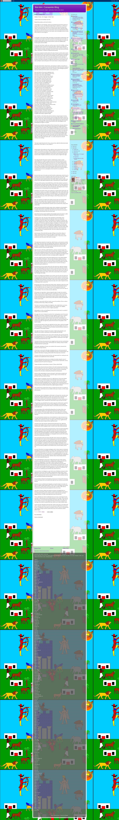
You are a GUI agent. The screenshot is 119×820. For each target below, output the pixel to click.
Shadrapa (36, 681)
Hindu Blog (75, 16)
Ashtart (35, 593)
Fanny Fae (75, 63)
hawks (35, 739)
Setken (74, 44)
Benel (78, 177)
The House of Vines (77, 22)
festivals (36, 574)
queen (35, 768)
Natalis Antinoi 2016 (76, 76)
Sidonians (36, 684)
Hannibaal (36, 598)
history (35, 742)
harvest (35, 737)
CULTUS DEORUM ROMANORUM (76, 126)
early (35, 721)
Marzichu (36, 663)
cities (35, 610)
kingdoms (36, 576)
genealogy (36, 613)
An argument (75, 156)
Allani (35, 633)
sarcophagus (36, 774)
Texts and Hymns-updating (77, 81)
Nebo (35, 668)
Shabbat (36, 605)
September (76, 151)
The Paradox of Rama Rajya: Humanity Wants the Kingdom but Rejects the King (78, 18)
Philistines (36, 673)
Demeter (36, 645)
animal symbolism (37, 696)
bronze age (36, 711)
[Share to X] (50, 512)
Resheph (36, 604)
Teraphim (36, 568)
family (35, 725)
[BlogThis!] (48, 512)
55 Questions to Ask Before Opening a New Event (77, 87)
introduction (36, 746)
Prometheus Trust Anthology (78, 28)
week (35, 798)
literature (36, 752)
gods (35, 570)
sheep (35, 779)
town (35, 791)
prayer (35, 767)
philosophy (36, 764)
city (35, 611)
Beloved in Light (76, 59)
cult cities (36, 715)
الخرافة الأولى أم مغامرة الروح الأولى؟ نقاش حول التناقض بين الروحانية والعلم (78, 55)
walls (35, 795)
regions (35, 771)
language (36, 749)
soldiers (35, 782)
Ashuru (35, 595)
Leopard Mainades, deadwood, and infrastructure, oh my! (78, 24)
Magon (35, 660)
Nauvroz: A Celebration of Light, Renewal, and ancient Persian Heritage (77, 40)
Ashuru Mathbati (37, 638)
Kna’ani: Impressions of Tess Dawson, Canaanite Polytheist (78, 32)
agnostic (36, 688)
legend (35, 586)
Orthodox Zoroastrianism (78, 38)
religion (35, 620)
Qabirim (35, 676)
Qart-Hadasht (37, 573)
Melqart (35, 601)
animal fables (37, 694)
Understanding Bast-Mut (77, 105)
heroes (35, 740)
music (35, 761)
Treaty (35, 687)
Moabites (36, 666)
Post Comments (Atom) (44, 550)
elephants (36, 722)
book (35, 709)
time (35, 789)
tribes (35, 592)
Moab (35, 665)
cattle (35, 712)
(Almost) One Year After (77, 91)
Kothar (35, 599)
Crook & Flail (75, 49)
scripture (36, 623)
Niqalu (35, 672)
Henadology (75, 27)
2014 (74, 146)
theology (36, 786)
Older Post (65, 548)
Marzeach (36, 662)
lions (35, 751)
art (34, 700)
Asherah (36, 636)
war (35, 629)
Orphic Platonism (76, 68)
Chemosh (36, 642)
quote (35, 770)
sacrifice (36, 622)
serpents (36, 776)
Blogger (66, 815)
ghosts (35, 734)
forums (35, 730)
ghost (35, 733)
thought (35, 788)
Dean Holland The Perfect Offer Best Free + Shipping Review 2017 (78, 70)
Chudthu (36, 644)
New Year (36, 669)
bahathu (36, 706)
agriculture (36, 691)
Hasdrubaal (36, 657)
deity (35, 562)
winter (35, 805)
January (75, 169)
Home (51, 548)
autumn (35, 705)
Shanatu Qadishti (37, 582)
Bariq (35, 639)
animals (35, 697)
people (35, 589)
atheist (35, 702)
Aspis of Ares (75, 90)
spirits (35, 625)
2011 (74, 173)
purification (36, 617)
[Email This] (47, 512)
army (35, 699)
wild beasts (36, 802)
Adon (35, 632)
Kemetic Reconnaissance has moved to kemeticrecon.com (78, 113)
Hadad (35, 656)
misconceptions (37, 758)
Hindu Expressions (77, 128)
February (75, 167)
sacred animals (37, 773)
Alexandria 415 (76, 53)
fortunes (36, 728)
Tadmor (35, 685)
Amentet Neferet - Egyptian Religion (76, 80)
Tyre (35, 607)
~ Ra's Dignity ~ (76, 104)
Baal (35, 577)
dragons (36, 719)
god (35, 564)
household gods (37, 614)
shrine (35, 780)
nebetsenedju (75, 100)
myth (35, 571)
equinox (35, 724)
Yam (35, 608)
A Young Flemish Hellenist (78, 123)
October (75, 149)
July (74, 161)
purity (35, 619)
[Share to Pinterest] (52, 512)
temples (35, 626)
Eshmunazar (36, 650)
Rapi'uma (36, 678)
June (75, 163)
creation (36, 583)
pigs (35, 765)
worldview (36, 808)
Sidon (35, 682)
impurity (35, 743)
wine (35, 804)
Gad (35, 651)
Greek (35, 654)
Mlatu (35, 602)
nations (35, 616)
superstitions (36, 785)
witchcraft (36, 807)
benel (35, 708)
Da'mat (35, 596)
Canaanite (36, 579)
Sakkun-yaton (37, 679)
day (35, 718)
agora (35, 690)
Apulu (74, 60)
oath (35, 762)
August (75, 152)
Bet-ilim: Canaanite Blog (47, 7)
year (35, 810)
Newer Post (37, 548)
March (75, 166)
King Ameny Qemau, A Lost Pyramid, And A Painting (77, 46)
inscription (36, 745)
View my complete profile (76, 192)
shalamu (36, 777)
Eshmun (36, 580)
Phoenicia (36, 675)
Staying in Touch (76, 101)
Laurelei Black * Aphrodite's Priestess (77, 85)
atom (35, 703)
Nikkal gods (36, 671)
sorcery (35, 783)
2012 (74, 171)
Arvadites (36, 635)
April (75, 164)
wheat (35, 801)
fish (35, 727)
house (35, 585)
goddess (36, 565)
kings (35, 748)
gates (35, 731)
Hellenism (36, 659)
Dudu (35, 647)
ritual (35, 567)
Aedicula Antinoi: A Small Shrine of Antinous (78, 75)
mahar (35, 755)
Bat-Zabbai (36, 641)
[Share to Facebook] (51, 512)
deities (35, 561)
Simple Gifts (75, 50)
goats (35, 736)
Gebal (35, 653)
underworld (36, 792)
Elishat (35, 648)
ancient (35, 693)
